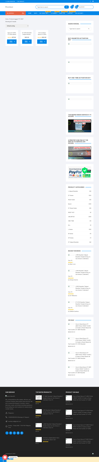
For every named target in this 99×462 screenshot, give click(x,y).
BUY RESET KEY (44, 12)
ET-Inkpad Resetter (73, 242)
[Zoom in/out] (11, 458)
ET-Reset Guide (72, 208)
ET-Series (70, 195)
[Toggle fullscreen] (8, 458)
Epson (69, 204)
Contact (71, 12)
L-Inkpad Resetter (73, 191)
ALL (69, 225)
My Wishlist (21, 1)
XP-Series (70, 238)
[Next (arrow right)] (4, 461)
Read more (11, 42)
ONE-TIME (71, 221)
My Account (79, 13)
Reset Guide (71, 199)
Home (29, 13)
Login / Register (10, 1)
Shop (35, 13)
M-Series (70, 233)
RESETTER (62, 12)
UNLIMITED (71, 216)
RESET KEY (71, 212)
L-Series (70, 229)
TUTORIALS (54, 12)
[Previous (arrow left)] (1, 461)
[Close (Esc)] (1, 458)
